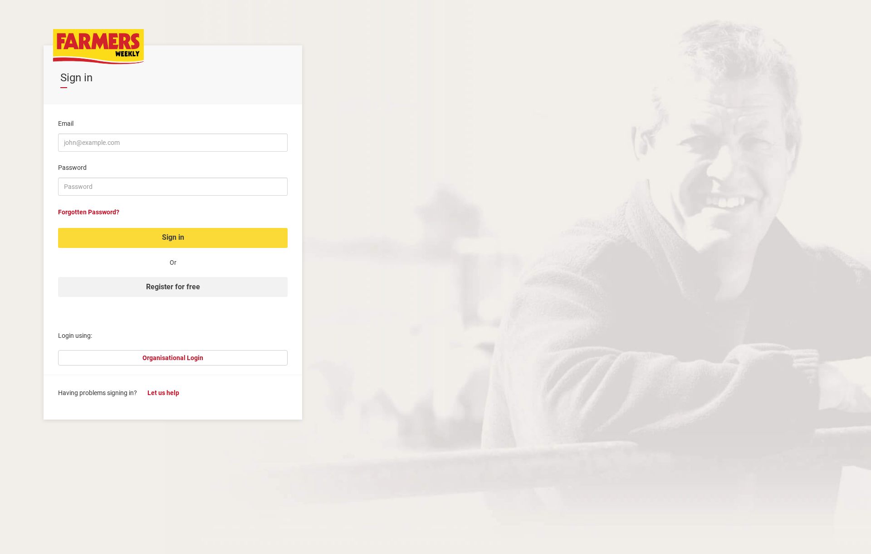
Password (72, 167)
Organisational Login (172, 357)
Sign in (173, 237)
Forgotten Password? (88, 212)
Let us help (163, 392)
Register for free (173, 286)
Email (65, 123)
